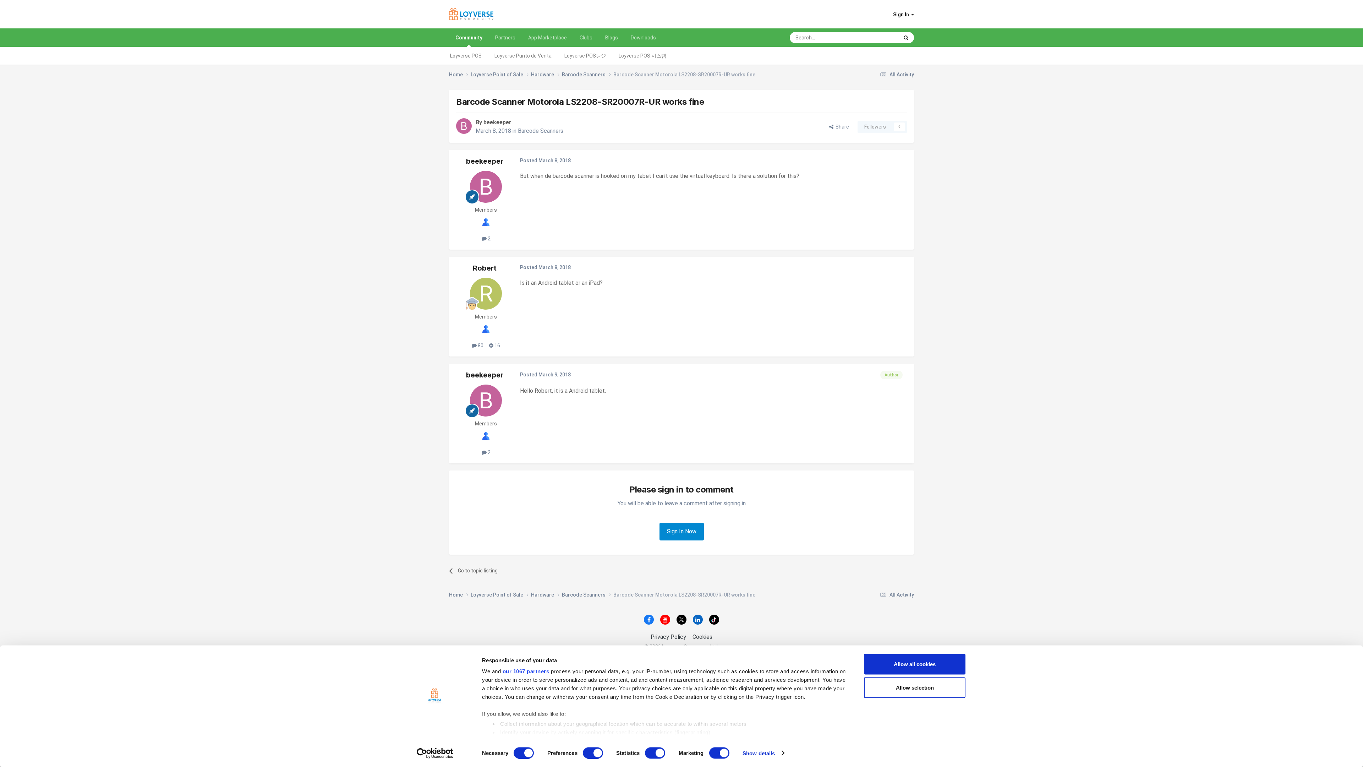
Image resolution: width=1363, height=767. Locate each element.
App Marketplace (547, 37)
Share (841, 127)
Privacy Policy (668, 636)
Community (468, 37)
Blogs (611, 37)
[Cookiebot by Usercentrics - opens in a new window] (435, 753)
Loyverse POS (466, 56)
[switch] (593, 752)
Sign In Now (681, 531)
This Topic (877, 37)
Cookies (702, 636)
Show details (759, 753)
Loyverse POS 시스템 (642, 56)
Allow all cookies (915, 664)
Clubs (586, 37)
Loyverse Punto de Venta (523, 56)
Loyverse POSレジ (585, 56)
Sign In (902, 14)
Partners (505, 37)
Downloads (643, 37)
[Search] (906, 37)
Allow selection (915, 687)
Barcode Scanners (540, 130)
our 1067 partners (526, 671)
